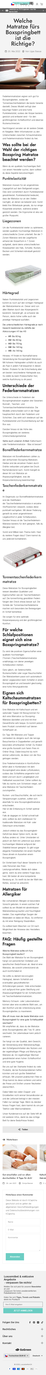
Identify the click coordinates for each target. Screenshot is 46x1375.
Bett (39, 166)
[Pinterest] (34, 1322)
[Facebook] (30, 1322)
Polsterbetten (17, 851)
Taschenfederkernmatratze (18, 503)
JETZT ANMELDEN (23, 1311)
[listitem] (23, 1279)
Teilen (25, 1129)
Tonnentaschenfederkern (14, 103)
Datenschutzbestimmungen (22, 1210)
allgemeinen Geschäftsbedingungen (22, 1207)
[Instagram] (38, 1322)
